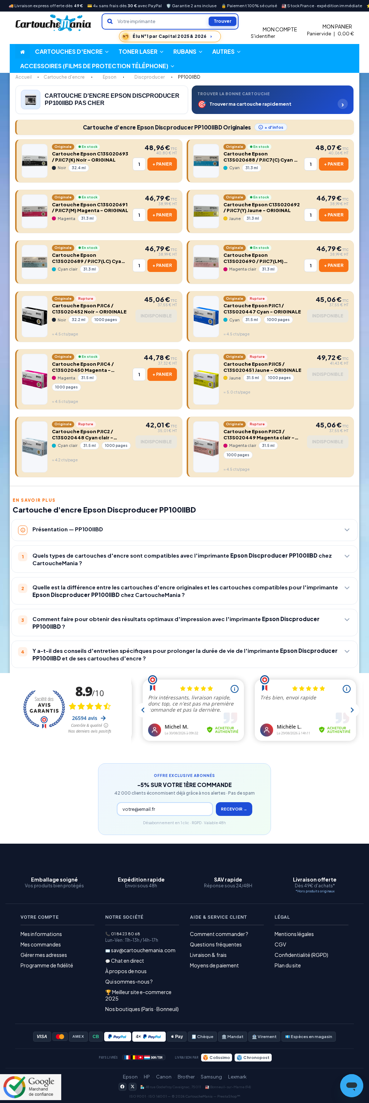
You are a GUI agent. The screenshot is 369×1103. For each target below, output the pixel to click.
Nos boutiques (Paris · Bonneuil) (142, 1009)
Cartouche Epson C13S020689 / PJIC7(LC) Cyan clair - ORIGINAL (88, 258)
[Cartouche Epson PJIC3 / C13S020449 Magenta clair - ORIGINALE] (206, 446)
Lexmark (237, 1077)
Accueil (23, 77)
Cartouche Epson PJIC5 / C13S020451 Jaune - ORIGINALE (262, 367)
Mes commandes (41, 944)
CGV (280, 944)
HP (147, 1077)
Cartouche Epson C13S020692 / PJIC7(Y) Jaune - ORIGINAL (261, 208)
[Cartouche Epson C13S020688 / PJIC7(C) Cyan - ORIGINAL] (206, 161)
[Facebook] (122, 1087)
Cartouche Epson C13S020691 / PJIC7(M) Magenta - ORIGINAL (90, 208)
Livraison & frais (208, 955)
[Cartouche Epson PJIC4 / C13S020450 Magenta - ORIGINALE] (35, 379)
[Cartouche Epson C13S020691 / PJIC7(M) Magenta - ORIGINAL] (35, 211)
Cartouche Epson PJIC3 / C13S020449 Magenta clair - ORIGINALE (258, 435)
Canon (164, 1077)
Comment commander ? (219, 934)
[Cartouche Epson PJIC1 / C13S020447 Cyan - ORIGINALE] (206, 316)
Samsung (211, 1077)
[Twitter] (133, 1087)
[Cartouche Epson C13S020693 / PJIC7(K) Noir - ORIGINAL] (35, 161)
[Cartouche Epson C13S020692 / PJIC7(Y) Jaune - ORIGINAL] (206, 211)
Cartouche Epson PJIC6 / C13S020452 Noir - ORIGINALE (89, 309)
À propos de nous (126, 971)
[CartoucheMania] (53, 22)
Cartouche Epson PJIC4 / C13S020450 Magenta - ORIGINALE (83, 367)
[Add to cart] (162, 164)
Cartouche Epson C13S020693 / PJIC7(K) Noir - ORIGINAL (90, 157)
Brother (186, 1077)
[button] (226, 51)
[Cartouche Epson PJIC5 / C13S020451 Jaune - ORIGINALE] (206, 379)
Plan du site (288, 965)
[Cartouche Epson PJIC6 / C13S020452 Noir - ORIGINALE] (35, 316)
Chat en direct (127, 960)
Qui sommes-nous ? (129, 981)
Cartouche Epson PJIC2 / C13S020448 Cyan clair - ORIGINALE (82, 435)
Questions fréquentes (216, 944)
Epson (130, 1077)
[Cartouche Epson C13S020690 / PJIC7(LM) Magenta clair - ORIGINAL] (206, 262)
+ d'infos (273, 127)
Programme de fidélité (47, 965)
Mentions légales (294, 934)
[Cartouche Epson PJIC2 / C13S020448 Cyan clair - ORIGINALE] (35, 446)
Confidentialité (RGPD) (301, 955)
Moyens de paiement (214, 965)
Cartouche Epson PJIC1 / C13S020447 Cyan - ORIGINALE (262, 309)
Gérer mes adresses (44, 955)
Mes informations (41, 934)
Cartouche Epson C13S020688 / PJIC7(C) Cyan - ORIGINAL (260, 157)
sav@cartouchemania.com (143, 950)
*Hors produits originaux (314, 891)
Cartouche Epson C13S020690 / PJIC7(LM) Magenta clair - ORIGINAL (254, 258)
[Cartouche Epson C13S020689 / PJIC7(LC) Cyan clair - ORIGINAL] (35, 262)
